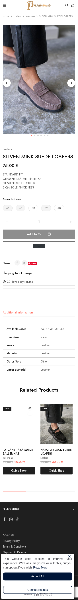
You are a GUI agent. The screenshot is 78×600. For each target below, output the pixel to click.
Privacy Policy (11, 541)
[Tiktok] (17, 520)
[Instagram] (11, 520)
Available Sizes (12, 199)
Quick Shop (18, 470)
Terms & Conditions (14, 546)
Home (6, 16)
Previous (7, 83)
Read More (40, 567)
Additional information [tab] (18, 312)
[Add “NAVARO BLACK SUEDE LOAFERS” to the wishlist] (67, 413)
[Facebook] (4, 520)
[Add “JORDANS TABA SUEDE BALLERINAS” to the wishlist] (30, 413)
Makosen (30, 16)
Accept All (37, 576)
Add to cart (36, 234)
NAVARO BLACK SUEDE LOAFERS (56, 452)
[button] (8, 208)
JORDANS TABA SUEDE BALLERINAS (18, 452)
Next (71, 83)
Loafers (17, 16)
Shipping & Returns (14, 552)
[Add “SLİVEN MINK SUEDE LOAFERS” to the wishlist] (39, 246)
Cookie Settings (37, 589)
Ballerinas (8, 458)
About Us (8, 535)
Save (33, 263)
